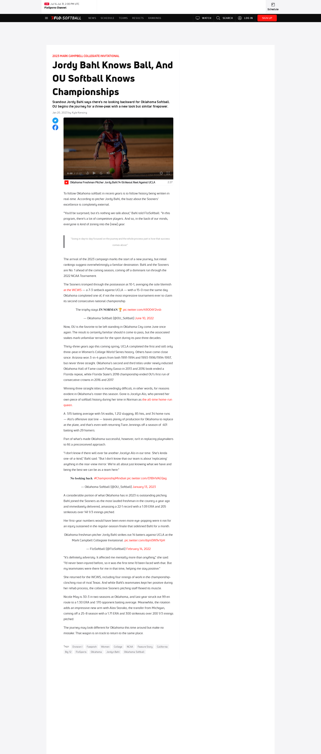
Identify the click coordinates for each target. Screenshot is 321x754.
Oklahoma (96, 651)
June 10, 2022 (144, 318)
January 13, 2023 (144, 487)
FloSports (81, 651)
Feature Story (145, 646)
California (162, 646)
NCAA (130, 646)
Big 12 (68, 651)
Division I (77, 646)
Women (105, 646)
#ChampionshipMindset (110, 478)
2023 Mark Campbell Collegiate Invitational (85, 56)
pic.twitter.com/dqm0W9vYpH (144, 540)
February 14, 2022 (138, 549)
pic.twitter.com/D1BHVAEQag (147, 478)
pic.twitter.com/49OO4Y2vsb (142, 309)
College (118, 646)
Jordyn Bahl (113, 651)
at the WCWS (73, 290)
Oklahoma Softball (134, 651)
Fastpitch (92, 646)
